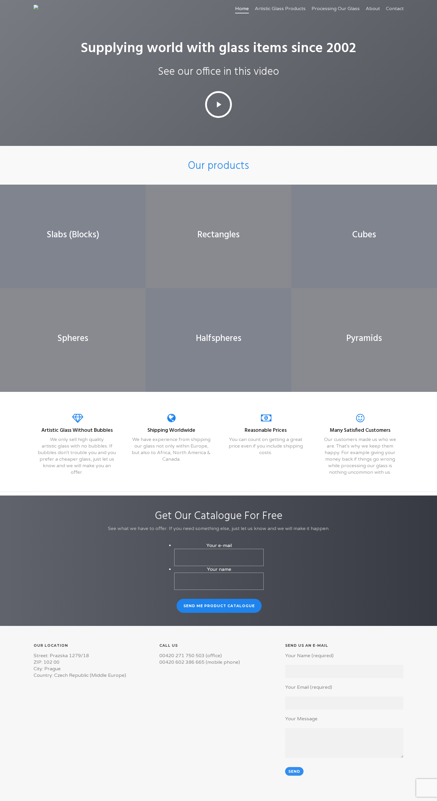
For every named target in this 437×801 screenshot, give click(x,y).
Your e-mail (219, 545)
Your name (219, 569)
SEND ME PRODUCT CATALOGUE (219, 606)
